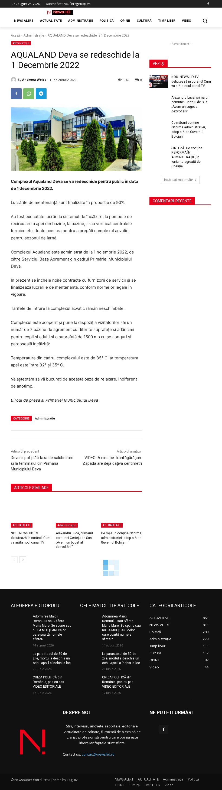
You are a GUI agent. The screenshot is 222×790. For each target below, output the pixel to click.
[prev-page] (14, 559)
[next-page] (22, 559)
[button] (204, 20)
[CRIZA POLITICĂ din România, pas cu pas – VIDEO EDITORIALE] (20, 681)
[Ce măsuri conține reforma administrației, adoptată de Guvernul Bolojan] (121, 513)
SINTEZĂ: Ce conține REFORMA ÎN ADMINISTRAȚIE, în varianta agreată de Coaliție (186, 157)
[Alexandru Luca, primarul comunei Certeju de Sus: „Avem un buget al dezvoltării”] (76, 513)
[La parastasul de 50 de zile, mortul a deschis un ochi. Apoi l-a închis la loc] (20, 658)
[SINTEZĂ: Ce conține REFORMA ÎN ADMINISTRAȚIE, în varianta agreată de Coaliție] (158, 152)
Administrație (34, 35)
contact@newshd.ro (98, 754)
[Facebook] (208, 4)
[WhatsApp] (28, 93)
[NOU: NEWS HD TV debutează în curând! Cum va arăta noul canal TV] (31, 513)
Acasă (15, 35)
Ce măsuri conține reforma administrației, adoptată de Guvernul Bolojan (121, 537)
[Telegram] (41, 93)
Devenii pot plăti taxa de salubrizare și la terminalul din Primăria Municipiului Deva (42, 463)
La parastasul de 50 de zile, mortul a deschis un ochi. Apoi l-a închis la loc (52, 658)
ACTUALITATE (21, 525)
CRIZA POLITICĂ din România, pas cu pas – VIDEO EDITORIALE (50, 681)
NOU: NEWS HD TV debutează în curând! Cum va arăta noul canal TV (30, 537)
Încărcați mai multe (178, 179)
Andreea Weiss (34, 79)
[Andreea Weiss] (14, 79)
